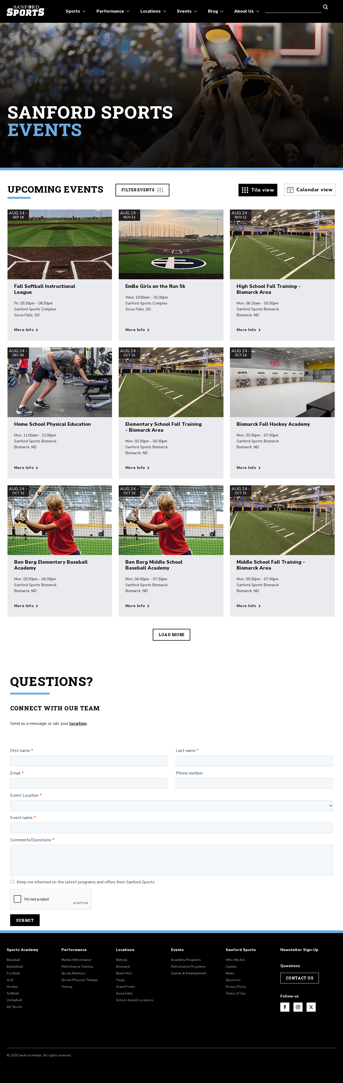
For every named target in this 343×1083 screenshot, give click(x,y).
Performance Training (77, 966)
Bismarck (123, 966)
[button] (326, 6)
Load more (172, 634)
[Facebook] (284, 1007)
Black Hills (124, 973)
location (78, 723)
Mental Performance (76, 960)
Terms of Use (235, 993)
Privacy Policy (236, 987)
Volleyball (14, 1000)
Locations (125, 950)
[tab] (258, 190)
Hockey (12, 987)
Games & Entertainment (188, 973)
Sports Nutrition (73, 973)
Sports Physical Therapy (79, 980)
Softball (13, 993)
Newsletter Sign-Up (299, 950)
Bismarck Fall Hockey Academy (273, 424)
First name (20, 750)
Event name (21, 817)
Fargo (120, 980)
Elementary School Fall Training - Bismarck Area (163, 427)
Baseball (13, 960)
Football (13, 973)
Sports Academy (22, 950)
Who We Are (235, 960)
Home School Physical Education (52, 424)
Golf (10, 980)
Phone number (189, 773)
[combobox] (293, 6)
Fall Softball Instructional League (44, 289)
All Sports (14, 1007)
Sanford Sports (241, 950)
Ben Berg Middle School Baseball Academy (153, 565)
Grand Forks (125, 987)
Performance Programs (188, 966)
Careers (231, 966)
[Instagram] (298, 1007)
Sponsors (233, 980)
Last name (186, 750)
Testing (66, 987)
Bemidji (121, 960)
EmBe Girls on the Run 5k (155, 286)
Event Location (24, 795)
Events (177, 950)
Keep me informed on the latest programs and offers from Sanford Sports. (86, 882)
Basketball (15, 966)
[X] (311, 1007)
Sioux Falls (124, 993)
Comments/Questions (30, 840)
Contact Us (299, 978)
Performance (74, 950)
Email (15, 773)
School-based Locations (135, 1000)
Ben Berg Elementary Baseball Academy (51, 565)
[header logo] (25, 10)
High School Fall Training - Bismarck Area (268, 289)
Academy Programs (186, 960)
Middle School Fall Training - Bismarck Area (271, 565)
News (230, 973)
